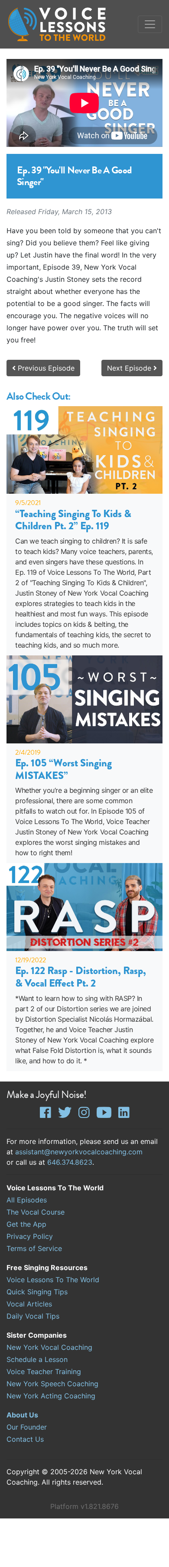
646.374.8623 (69, 1162)
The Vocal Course (35, 1212)
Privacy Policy (29, 1236)
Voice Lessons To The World (52, 1279)
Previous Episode (45, 368)
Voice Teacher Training (43, 1371)
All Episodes (26, 1200)
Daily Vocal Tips (32, 1316)
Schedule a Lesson (37, 1359)
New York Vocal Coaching (49, 1347)
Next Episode (130, 368)
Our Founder (26, 1427)
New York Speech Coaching (52, 1383)
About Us (22, 1415)
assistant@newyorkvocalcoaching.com (79, 1151)
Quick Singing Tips (37, 1291)
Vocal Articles (29, 1304)
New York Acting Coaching (50, 1395)
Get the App (26, 1224)
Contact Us (25, 1439)
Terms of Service (34, 1248)
